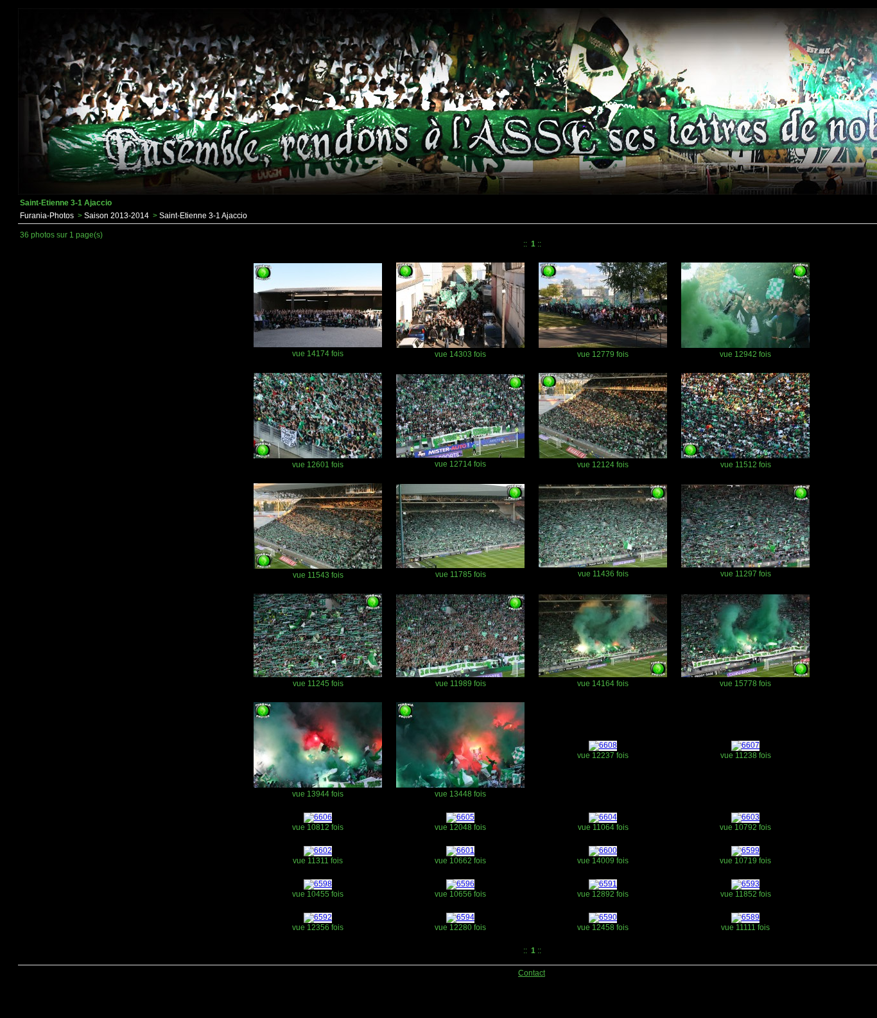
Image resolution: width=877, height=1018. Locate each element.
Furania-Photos (47, 215)
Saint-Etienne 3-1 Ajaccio (203, 215)
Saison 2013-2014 (116, 215)
